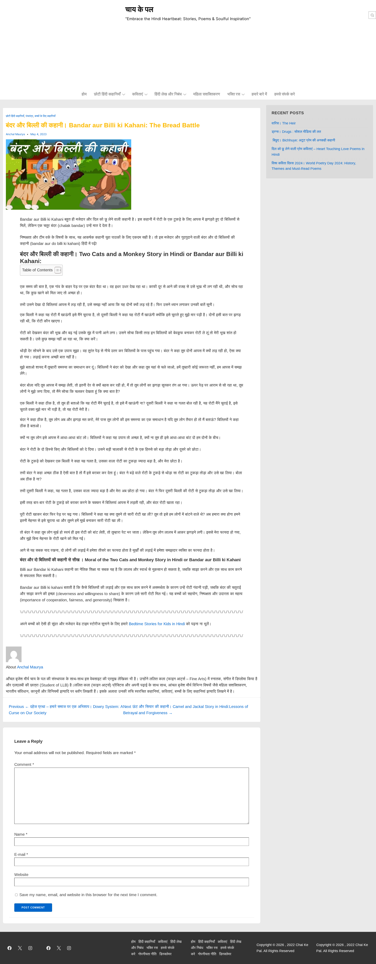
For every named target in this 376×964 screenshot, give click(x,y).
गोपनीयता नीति (147, 955)
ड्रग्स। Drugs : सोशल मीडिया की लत (296, 132)
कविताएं (137, 94)
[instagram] (30, 948)
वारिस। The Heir (284, 124)
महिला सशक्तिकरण (206, 94)
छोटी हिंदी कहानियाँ (107, 94)
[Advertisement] (188, 59)
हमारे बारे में (259, 94)
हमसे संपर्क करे (284, 94)
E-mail (19, 855)
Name (19, 835)
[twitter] (20, 948)
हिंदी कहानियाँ (146, 942)
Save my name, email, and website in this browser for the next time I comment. (88, 895)
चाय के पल (139, 9)
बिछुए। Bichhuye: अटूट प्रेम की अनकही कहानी (303, 141)
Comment (24, 765)
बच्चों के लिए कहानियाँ (45, 116)
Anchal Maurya (30, 667)
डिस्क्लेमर (165, 955)
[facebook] (9, 948)
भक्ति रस (233, 94)
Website (21, 875)
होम (84, 94)
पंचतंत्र (29, 116)
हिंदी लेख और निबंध (168, 94)
